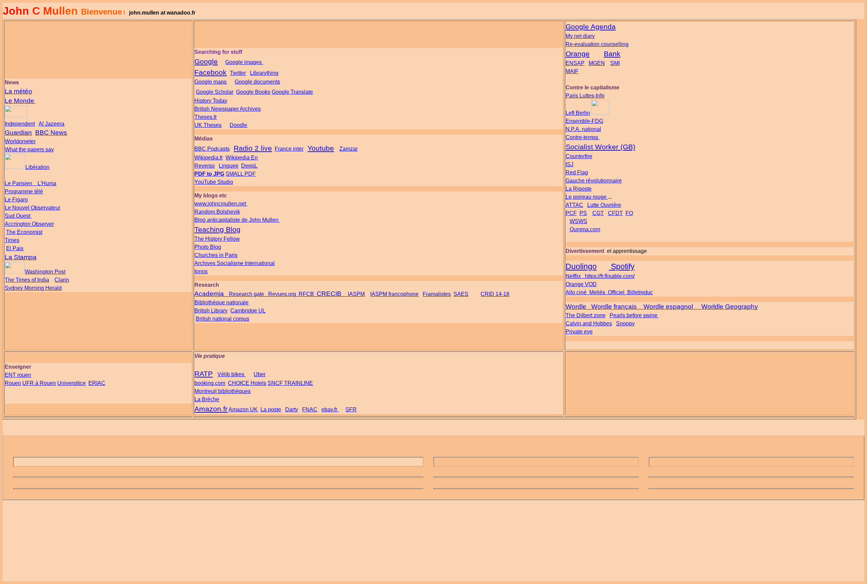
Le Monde (19, 100)
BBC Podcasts (212, 149)
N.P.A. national (583, 129)
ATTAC (574, 205)
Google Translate (292, 92)
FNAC (309, 409)
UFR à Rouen (39, 383)
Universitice (71, 383)
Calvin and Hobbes (589, 323)
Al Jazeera (51, 124)
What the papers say (29, 149)
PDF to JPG (209, 174)
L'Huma (47, 183)
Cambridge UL (248, 310)
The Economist (24, 232)
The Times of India (27, 280)
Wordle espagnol (668, 306)
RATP (203, 374)
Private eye (579, 331)
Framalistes (437, 294)
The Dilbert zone (586, 315)
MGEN (597, 63)
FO (629, 213)
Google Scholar (214, 92)
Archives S (234, 263)
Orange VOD (581, 284)
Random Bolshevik (217, 212)
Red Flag (577, 172)
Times (12, 240)
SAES (460, 294)
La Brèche (206, 399)
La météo (18, 91)
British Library (211, 310)
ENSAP (575, 63)
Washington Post (45, 272)
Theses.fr (205, 117)
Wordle (576, 306)
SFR (351, 409)
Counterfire (579, 156)
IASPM (356, 294)
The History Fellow (217, 239)
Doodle (238, 125)
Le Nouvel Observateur (32, 208)
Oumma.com (585, 229)
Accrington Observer (29, 224)
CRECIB (329, 293)
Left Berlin (578, 113)
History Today (210, 101)
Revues (277, 294)
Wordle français (614, 306)
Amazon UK (243, 409)
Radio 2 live (253, 148)
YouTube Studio (213, 182)
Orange (578, 54)
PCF (571, 213)
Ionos (201, 271)
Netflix (573, 276)
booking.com (209, 383)
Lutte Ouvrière (604, 205)
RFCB (306, 294)
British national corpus (222, 319)
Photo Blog (207, 247)
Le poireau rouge (587, 197)
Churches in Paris (215, 255)
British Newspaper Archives (227, 109)
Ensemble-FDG (584, 121)
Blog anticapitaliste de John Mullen (237, 220)
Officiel (616, 292)
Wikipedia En (242, 157)
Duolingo (581, 266)
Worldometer (20, 141)
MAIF (572, 71)
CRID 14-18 (495, 294)
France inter (289, 149)
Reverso (204, 166)
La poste (270, 409)
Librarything (264, 73)
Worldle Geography (729, 306)
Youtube (321, 148)
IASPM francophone (394, 294)
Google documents (257, 82)
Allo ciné (577, 292)
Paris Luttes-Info (585, 96)
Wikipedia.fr (208, 157)
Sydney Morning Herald (33, 288)
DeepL (249, 166)
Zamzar (348, 149)
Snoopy (625, 323)
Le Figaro (16, 199)
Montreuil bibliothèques (222, 391)
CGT (598, 213)
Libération (37, 167)
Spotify (623, 266)
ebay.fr (330, 409)
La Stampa (21, 257)
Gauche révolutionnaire (594, 180)
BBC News (51, 132)
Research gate (246, 294)
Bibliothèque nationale (221, 302)
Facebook (210, 72)
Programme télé (24, 191)
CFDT (615, 213)
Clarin (62, 280)
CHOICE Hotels (247, 383)
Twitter (238, 73)
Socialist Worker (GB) (600, 147)
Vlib (230, 374)
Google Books (253, 92)
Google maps (210, 82)
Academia (209, 293)
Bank (612, 54)
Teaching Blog (217, 229)
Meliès (597, 292)
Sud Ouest (18, 216)
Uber (260, 374)
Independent (20, 124)
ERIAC (96, 383)
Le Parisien (19, 183)
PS (583, 213)
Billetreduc (640, 292)
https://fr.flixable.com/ (610, 276)
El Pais (14, 248)
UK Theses (207, 125)
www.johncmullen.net (220, 204)
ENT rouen (18, 375)
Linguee (228, 166)
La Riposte (579, 189)
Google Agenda (591, 27)
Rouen (13, 383)
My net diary (580, 36)
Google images (244, 62)
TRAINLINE (298, 383)
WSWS (578, 221)
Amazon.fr (211, 409)
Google (206, 62)
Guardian (18, 132)
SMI (615, 63)
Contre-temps (582, 137)
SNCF (276, 383)
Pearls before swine (634, 315)
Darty (291, 409)
